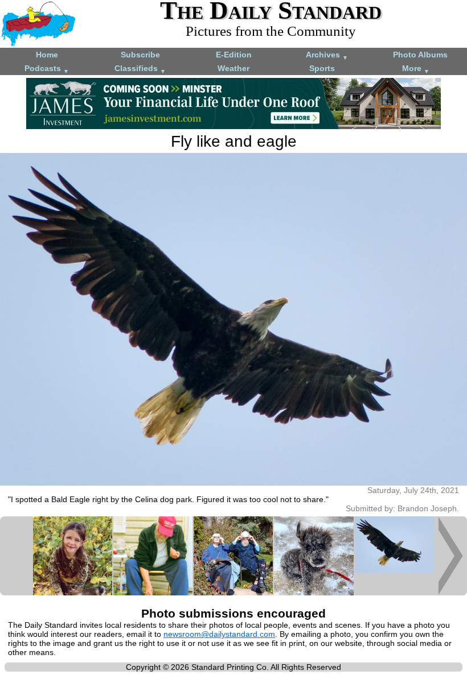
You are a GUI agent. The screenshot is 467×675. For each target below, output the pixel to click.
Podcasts (46, 69)
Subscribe (140, 54)
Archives (327, 55)
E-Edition (234, 54)
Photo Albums (420, 54)
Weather (233, 68)
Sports (322, 68)
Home (47, 54)
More (415, 69)
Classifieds (140, 69)
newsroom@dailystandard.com (219, 634)
